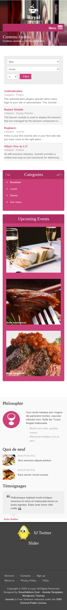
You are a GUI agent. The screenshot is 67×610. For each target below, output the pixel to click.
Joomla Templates (52, 592)
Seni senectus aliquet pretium (34, 460)
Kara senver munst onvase (33, 474)
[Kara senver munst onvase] (9, 474)
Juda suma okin (16, 270)
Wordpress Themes (33, 595)
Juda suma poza (16, 322)
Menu (53, 28)
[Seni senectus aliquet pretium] (9, 460)
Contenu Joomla (12, 41)
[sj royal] (33, 12)
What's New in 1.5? (16, 146)
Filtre (26, 76)
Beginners (10, 127)
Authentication (13, 91)
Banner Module (13, 109)
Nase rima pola (15, 373)
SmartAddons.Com (29, 592)
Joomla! (9, 599)
